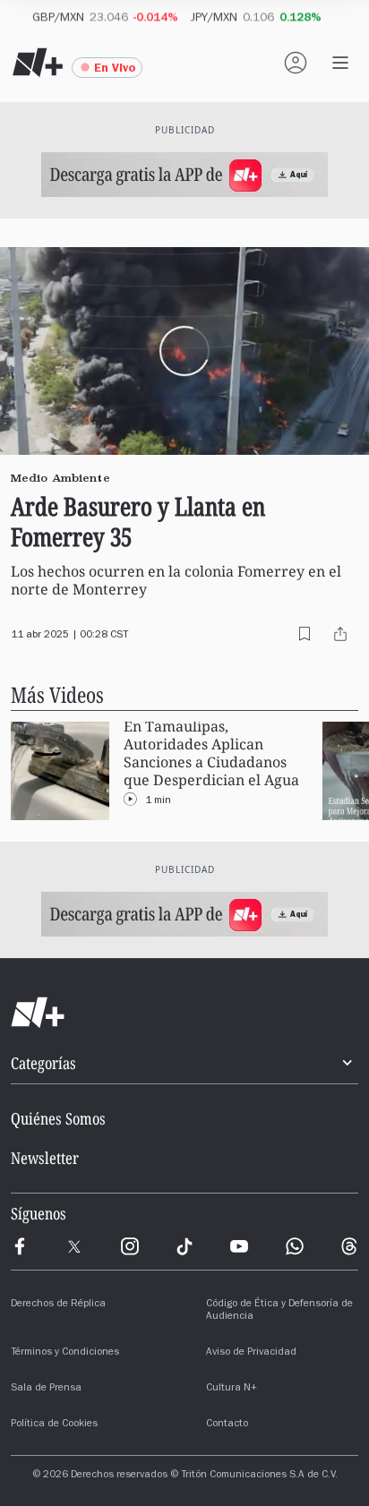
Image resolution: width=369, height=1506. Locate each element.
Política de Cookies (54, 1424)
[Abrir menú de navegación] (340, 62)
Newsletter (45, 1157)
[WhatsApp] (295, 1246)
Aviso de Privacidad (251, 1353)
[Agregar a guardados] (304, 634)
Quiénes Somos (58, 1118)
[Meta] (20, 1246)
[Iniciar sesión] (295, 62)
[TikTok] (184, 1246)
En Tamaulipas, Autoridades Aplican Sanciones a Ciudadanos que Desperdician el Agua (211, 753)
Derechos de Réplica (58, 1304)
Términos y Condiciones (65, 1353)
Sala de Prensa (46, 1388)
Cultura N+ (231, 1388)
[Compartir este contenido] (340, 634)
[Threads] (349, 1246)
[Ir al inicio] (184, 1013)
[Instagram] (130, 1246)
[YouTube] (239, 1246)
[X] (74, 1246)
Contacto (227, 1424)
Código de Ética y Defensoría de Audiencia (279, 1310)
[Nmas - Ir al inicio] (37, 62)
